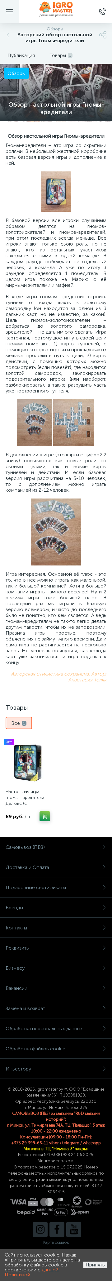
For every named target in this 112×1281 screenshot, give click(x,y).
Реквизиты (18, 948)
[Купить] (45, 816)
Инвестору (18, 1069)
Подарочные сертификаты (36, 887)
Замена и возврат (25, 1008)
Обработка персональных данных (44, 1028)
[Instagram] (40, 1229)
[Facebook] (56, 1229)
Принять (95, 1265)
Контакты (16, 928)
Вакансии (16, 988)
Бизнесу (15, 968)
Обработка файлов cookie (35, 1049)
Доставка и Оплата (27, 867)
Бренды (14, 908)
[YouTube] (73, 1229)
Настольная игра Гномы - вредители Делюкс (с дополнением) (25, 800)
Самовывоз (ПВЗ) (25, 847)
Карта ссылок (56, 1242)
